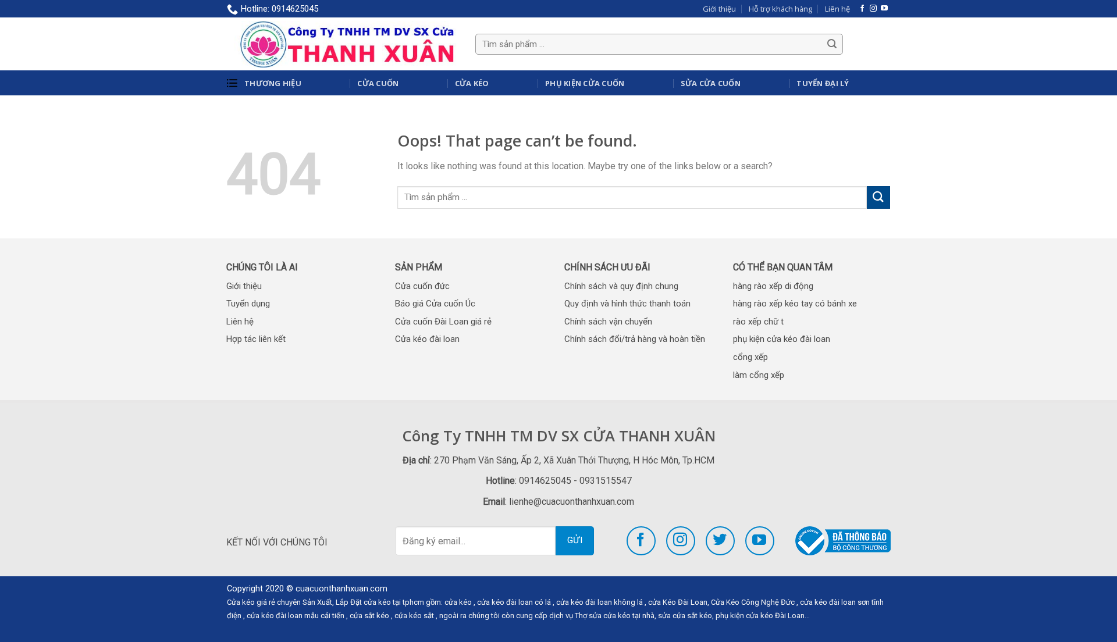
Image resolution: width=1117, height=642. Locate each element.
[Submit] (878, 197)
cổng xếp (750, 357)
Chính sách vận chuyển (608, 321)
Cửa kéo (472, 83)
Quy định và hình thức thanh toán (627, 303)
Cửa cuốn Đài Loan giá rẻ (443, 321)
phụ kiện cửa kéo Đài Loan (760, 615)
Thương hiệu (272, 83)
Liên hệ (837, 8)
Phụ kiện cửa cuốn (584, 83)
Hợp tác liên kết (256, 339)
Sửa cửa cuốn (711, 83)
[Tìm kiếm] (832, 44)
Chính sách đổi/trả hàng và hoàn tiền (634, 339)
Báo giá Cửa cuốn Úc (435, 303)
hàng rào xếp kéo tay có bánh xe (795, 303)
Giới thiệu (719, 8)
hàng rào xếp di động (773, 286)
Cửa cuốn (378, 83)
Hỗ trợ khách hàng (780, 8)
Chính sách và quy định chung (621, 286)
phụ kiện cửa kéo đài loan (781, 339)
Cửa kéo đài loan (427, 339)
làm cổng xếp (758, 375)
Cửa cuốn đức (422, 286)
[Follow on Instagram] (873, 9)
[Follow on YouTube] (884, 9)
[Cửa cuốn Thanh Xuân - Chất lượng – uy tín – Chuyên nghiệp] (342, 44)
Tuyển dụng (248, 303)
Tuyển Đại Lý (822, 83)
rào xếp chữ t (758, 321)
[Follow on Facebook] (862, 9)
